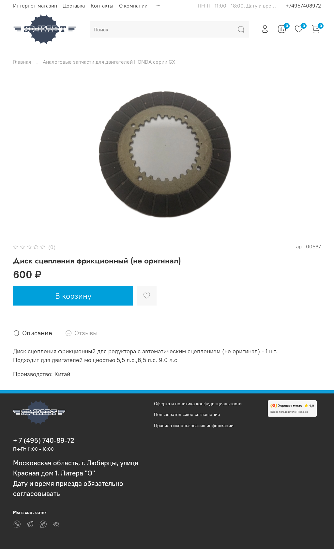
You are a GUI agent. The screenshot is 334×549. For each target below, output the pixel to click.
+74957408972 (303, 5)
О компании (133, 5)
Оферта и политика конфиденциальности (198, 404)
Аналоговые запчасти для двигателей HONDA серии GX (109, 61)
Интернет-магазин (35, 5)
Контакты (102, 5)
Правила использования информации (194, 425)
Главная (22, 61)
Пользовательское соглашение (187, 414)
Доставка (74, 5)
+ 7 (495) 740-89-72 (43, 440)
